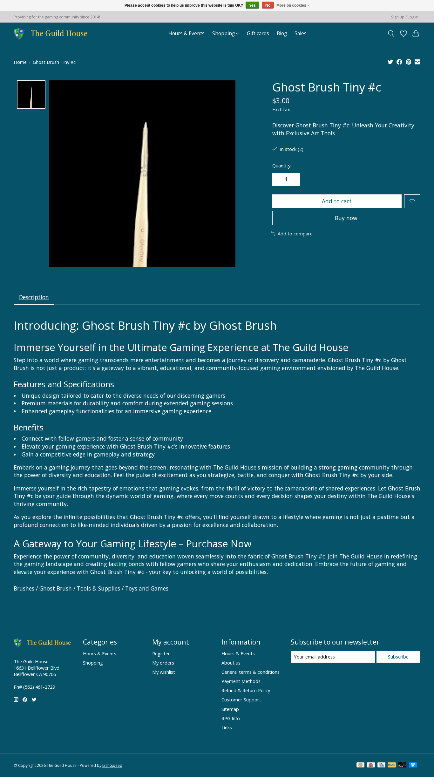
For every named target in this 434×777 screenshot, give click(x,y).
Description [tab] (34, 297)
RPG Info (230, 718)
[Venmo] (413, 765)
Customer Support (241, 699)
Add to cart (337, 201)
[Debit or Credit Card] (402, 765)
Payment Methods (241, 681)
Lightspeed (112, 765)
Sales (301, 33)
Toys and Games (146, 588)
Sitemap (230, 709)
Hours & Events (186, 33)
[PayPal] (392, 765)
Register (161, 653)
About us (231, 662)
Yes (252, 5)
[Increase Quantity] (293, 179)
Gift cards (258, 33)
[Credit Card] (381, 765)
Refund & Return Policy (245, 690)
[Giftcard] (371, 765)
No (267, 5)
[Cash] (360, 765)
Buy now (346, 218)
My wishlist (163, 672)
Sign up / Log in (404, 17)
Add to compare (295, 233)
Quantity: (281, 165)
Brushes (24, 588)
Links (226, 727)
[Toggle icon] (391, 33)
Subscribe (398, 656)
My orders (163, 662)
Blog (282, 33)
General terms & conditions (250, 672)
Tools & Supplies (98, 588)
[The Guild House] (53, 33)
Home (20, 62)
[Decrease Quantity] (279, 179)
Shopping (93, 662)
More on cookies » (292, 5)
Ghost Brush (55, 588)
